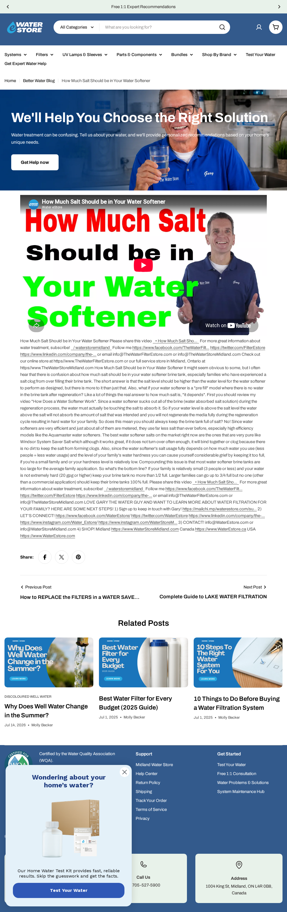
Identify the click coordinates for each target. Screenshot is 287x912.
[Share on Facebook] (45, 557)
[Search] (222, 27)
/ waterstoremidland (92, 347)
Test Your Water (68, 890)
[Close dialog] (124, 772)
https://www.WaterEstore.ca (220, 529)
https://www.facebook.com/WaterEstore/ (92, 515)
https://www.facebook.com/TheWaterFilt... (170, 347)
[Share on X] (61, 557)
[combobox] (142, 27)
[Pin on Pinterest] (78, 557)
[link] (69, 830)
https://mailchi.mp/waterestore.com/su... (219, 509)
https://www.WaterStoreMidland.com (145, 529)
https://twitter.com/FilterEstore (237, 347)
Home (10, 80)
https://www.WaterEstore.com (47, 536)
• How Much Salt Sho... (176, 341)
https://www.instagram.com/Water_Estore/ (59, 522)
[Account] (259, 27)
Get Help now (35, 162)
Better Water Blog (39, 80)
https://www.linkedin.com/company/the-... (58, 354)
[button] (7, 6)
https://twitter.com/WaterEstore (159, 515)
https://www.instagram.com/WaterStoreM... (137, 522)
